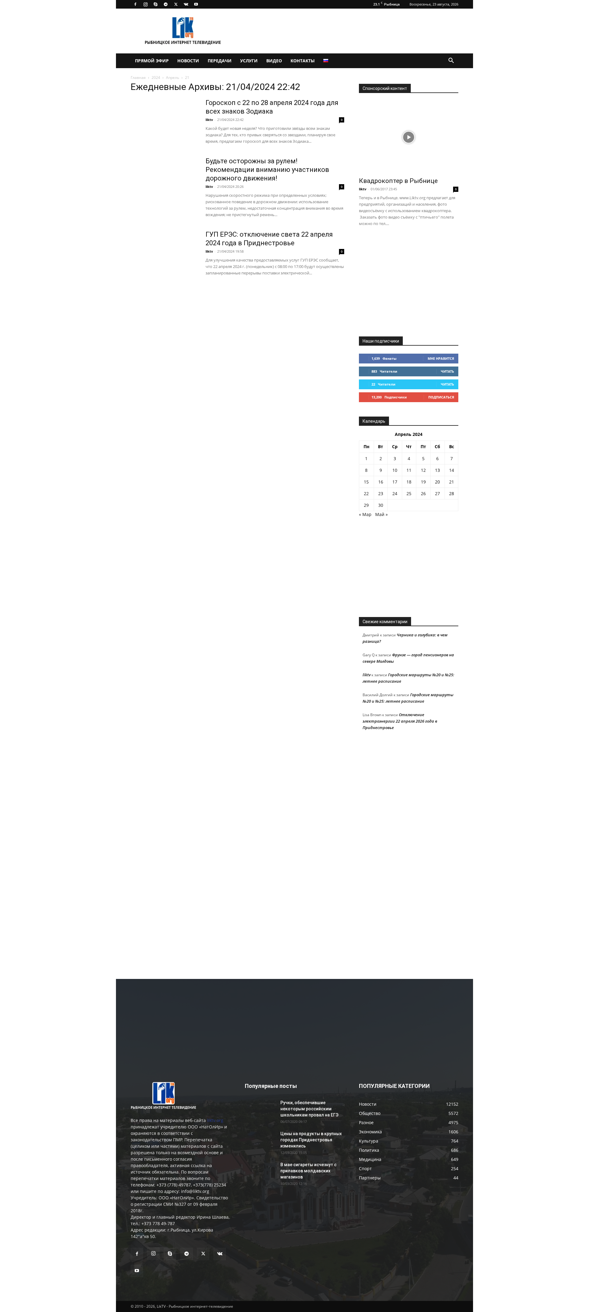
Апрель (172, 77)
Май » (381, 514)
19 (423, 482)
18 (408, 482)
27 (437, 493)
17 (394, 482)
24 (394, 493)
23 (380, 493)
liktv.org (215, 1120)
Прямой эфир (152, 61)
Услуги (249, 61)
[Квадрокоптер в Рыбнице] (408, 137)
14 (451, 470)
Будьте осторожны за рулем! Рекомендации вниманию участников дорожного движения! (267, 169)
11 (408, 470)
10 (394, 470)
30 (380, 505)
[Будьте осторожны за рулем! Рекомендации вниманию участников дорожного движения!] (164, 180)
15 (366, 482)
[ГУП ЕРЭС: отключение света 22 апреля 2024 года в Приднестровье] (164, 253)
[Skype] (155, 4)
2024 (156, 77)
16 (380, 482)
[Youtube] (196, 4)
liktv (209, 119)
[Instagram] (145, 4)
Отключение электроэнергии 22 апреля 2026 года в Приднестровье (400, 721)
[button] (451, 61)
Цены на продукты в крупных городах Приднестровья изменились (311, 1139)
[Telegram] (165, 4)
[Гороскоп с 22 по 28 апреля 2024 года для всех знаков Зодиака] (164, 122)
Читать (447, 371)
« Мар (365, 514)
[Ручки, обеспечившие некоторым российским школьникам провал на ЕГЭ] (260, 1110)
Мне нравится (441, 358)
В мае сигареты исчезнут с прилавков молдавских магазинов (308, 1170)
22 (366, 493)
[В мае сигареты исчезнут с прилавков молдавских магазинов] (260, 1172)
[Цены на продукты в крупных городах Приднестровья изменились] (260, 1141)
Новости (188, 61)
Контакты (303, 61)
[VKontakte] (186, 4)
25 (408, 493)
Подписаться (441, 397)
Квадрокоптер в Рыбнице (398, 180)
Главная (138, 77)
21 (451, 482)
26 (423, 493)
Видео (274, 61)
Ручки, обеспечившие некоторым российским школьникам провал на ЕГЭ (309, 1108)
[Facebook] (135, 4)
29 (366, 505)
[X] (175, 4)
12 (423, 470)
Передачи (220, 61)
